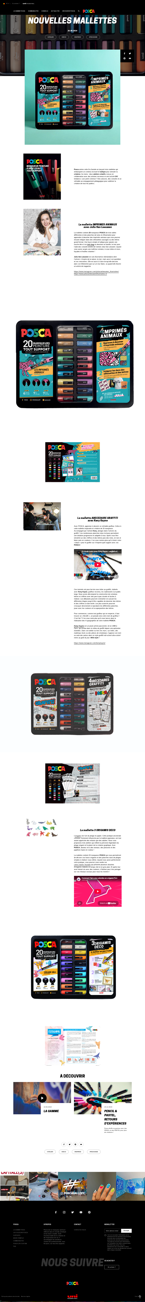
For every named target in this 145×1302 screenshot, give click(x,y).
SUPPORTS (16, 1235)
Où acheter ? (16, 3)
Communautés (33, 11)
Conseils (44, 11)
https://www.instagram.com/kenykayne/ (89, 643)
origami (78, 836)
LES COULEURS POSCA (20, 1232)
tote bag (90, 244)
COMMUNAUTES (18, 1241)
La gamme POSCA (19, 11)
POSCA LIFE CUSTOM (20, 1243)
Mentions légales (25, 1296)
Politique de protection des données (10, 1296)
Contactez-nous (80, 1230)
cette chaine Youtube (82, 865)
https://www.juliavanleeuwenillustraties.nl (90, 274)
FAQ (14, 1246)
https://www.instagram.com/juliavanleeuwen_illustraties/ (96, 271)
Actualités (55, 11)
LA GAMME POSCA (19, 1230)
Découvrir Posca (68, 11)
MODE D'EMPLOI (18, 1238)
